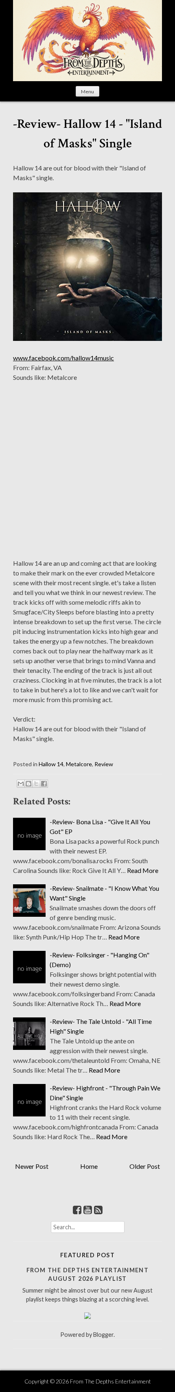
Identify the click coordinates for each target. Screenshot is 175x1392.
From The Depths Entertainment (110, 1381)
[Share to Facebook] (44, 784)
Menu (87, 91)
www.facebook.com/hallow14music (63, 358)
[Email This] (21, 784)
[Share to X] (36, 784)
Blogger (103, 1334)
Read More (142, 870)
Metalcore (79, 764)
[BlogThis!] (28, 784)
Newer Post (31, 1166)
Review (103, 764)
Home (89, 1166)
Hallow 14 (51, 764)
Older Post (144, 1166)
